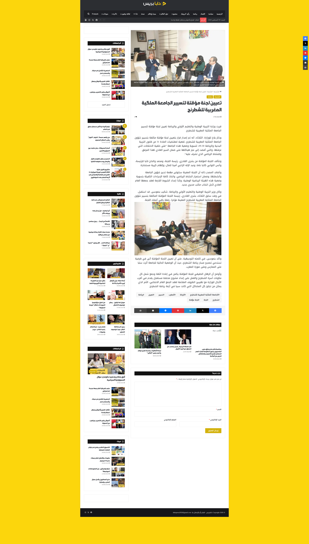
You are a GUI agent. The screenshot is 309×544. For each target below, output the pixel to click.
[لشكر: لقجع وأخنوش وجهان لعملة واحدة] (118, 84)
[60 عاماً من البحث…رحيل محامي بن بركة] (118, 224)
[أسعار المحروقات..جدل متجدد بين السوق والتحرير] (118, 151)
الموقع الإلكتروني (170, 419)
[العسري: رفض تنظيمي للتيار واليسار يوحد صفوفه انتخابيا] (118, 162)
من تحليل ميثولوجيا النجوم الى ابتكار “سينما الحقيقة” (97, 305)
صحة (143, 14)
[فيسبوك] (215, 310)
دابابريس (209, 512)
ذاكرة (115, 14)
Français (95, 14)
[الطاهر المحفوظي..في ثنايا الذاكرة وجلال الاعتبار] (118, 203)
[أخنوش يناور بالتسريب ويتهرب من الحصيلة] (118, 95)
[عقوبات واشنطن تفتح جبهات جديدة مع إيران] (118, 461)
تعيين (150, 295)
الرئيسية (219, 14)
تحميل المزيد (106, 104)
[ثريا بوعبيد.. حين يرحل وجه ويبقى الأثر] (118, 213)
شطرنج (215, 300)
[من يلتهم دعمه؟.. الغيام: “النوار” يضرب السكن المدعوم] (118, 140)
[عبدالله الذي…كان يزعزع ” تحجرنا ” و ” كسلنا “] (118, 246)
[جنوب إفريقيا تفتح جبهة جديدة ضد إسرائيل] (118, 63)
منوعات (105, 14)
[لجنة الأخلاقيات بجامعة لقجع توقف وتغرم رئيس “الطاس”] (147, 338)
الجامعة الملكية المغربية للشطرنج (204, 295)
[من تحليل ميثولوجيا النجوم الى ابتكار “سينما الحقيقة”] (96, 295)
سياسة (210, 14)
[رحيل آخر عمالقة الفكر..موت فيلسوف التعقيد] (116, 319)
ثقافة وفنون (126, 14)
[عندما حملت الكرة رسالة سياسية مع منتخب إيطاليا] (118, 235)
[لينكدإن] (190, 310)
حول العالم (164, 14)
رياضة (195, 14)
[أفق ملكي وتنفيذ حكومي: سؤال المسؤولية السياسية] (118, 52)
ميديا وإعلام (152, 14)
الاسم (218, 409)
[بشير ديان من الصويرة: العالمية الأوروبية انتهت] (96, 273)
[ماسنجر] (165, 310)
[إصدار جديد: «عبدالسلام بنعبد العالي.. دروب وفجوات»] (96, 319)
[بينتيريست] (178, 310)
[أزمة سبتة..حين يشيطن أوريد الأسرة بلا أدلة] (116, 273)
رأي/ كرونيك (185, 14)
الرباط (182, 295)
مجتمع (175, 14)
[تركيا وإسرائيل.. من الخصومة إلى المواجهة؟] (118, 472)
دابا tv (136, 14)
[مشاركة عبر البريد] (153, 310)
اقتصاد (203, 14)
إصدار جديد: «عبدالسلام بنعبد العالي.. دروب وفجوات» (97, 329)
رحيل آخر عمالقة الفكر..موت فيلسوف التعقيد (118, 329)
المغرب (172, 295)
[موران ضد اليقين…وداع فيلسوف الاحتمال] (116, 295)
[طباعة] (140, 310)
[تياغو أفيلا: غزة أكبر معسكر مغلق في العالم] (118, 129)
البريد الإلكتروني (215, 419)
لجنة (205, 300)
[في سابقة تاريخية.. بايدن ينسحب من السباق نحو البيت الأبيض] (178, 336)
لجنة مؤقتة (193, 300)
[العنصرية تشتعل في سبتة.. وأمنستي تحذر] (118, 73)
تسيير (161, 295)
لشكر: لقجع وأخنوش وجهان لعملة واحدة (185, 19)
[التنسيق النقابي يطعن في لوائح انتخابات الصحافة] (118, 450)
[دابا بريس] (154, 4)
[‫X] (203, 310)
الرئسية (209, 91)
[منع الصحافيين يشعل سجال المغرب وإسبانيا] (118, 482)
